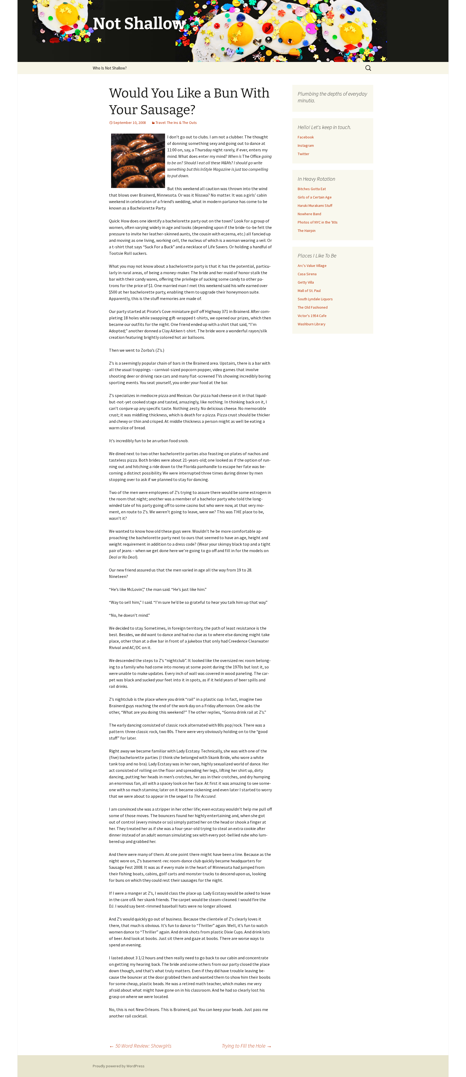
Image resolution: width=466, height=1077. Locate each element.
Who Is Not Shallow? (110, 68)
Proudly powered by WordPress (119, 1066)
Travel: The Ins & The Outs (176, 122)
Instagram (306, 145)
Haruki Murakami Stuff (315, 205)
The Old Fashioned (313, 307)
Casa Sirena (307, 273)
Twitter (303, 153)
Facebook (306, 137)
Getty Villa (306, 282)
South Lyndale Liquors (315, 299)
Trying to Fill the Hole (247, 1045)
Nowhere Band (309, 213)
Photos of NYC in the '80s (318, 222)
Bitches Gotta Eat (312, 188)
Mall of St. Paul (309, 290)
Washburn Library (311, 324)
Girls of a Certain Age (315, 197)
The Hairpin (307, 230)
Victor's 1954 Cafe (312, 315)
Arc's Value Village (312, 265)
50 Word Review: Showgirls (140, 1045)
